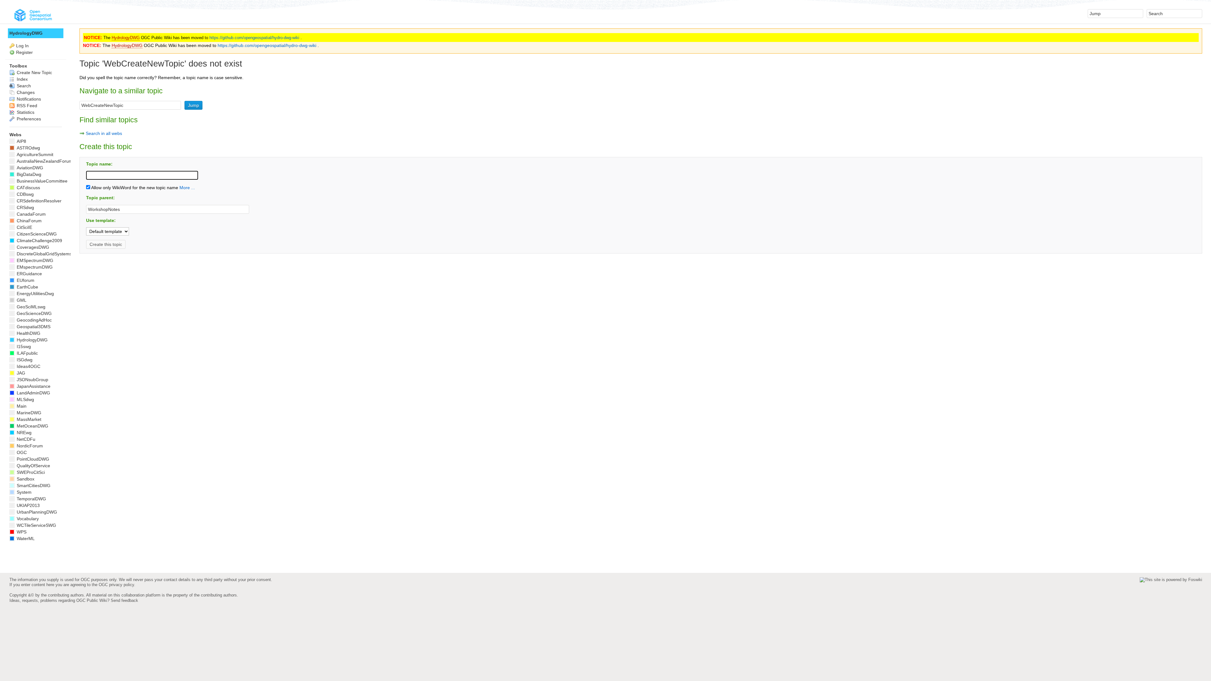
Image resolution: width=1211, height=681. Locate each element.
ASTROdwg (27, 147)
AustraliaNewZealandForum (44, 161)
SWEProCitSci (30, 472)
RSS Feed (26, 105)
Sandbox (24, 478)
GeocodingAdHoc (33, 320)
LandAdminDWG (32, 392)
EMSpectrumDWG (34, 260)
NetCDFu (25, 439)
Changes (25, 92)
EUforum (24, 280)
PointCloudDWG (32, 459)
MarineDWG (28, 412)
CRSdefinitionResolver (38, 200)
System (23, 492)
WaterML (25, 538)
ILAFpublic (26, 353)
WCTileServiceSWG (35, 525)
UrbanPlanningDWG (36, 512)
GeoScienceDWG (33, 313)
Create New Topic (33, 72)
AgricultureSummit (34, 154)
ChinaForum (28, 220)
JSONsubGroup (31, 379)
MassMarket (28, 419)
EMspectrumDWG (34, 267)
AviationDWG (29, 167)
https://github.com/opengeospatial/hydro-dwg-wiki (254, 37)
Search (23, 85)
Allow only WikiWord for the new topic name (134, 187)
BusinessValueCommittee (41, 180)
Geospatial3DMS (32, 326)
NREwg (23, 432)
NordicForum (29, 445)
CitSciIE (23, 227)
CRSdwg (24, 207)
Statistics (24, 112)
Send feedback (124, 600)
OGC (21, 452)
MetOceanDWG (31, 425)
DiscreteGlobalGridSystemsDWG (48, 253)
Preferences (28, 118)
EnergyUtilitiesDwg (34, 293)
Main (20, 406)
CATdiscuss (27, 187)
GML (20, 300)
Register (24, 52)
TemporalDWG (30, 498)
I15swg (23, 346)
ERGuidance (28, 273)
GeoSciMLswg (30, 306)
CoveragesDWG (32, 247)
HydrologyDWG (126, 37)
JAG (20, 372)
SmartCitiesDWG (32, 485)
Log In (22, 45)
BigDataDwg (28, 174)
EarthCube (26, 286)
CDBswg (24, 194)
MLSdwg (24, 399)
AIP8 (20, 141)
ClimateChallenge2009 (38, 240)
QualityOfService (32, 465)
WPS (20, 531)
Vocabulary (27, 518)
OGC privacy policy (116, 584)
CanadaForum (30, 214)
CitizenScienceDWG (36, 233)
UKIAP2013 (27, 505)
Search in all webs (104, 133)
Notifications (28, 99)
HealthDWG (27, 333)
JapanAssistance (32, 386)
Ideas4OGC (27, 366)
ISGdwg (23, 359)
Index (21, 79)
